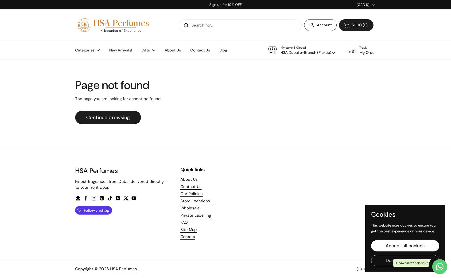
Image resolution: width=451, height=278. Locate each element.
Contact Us (191, 186)
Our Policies (191, 193)
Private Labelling (195, 215)
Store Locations (195, 201)
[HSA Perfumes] (112, 25)
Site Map (188, 229)
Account (324, 25)
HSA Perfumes (123, 268)
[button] (356, 25)
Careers (187, 236)
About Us (189, 179)
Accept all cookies (405, 246)
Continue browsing (108, 117)
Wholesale (190, 208)
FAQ (184, 222)
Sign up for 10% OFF (225, 5)
